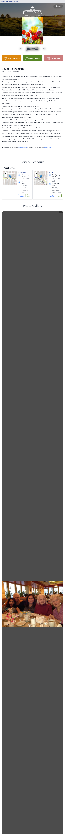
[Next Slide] (60, 604)
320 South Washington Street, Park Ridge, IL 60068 (56, 189)
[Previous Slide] (4, 604)
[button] (10, 176)
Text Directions (21, 196)
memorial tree (22, 148)
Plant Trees (28, 195)
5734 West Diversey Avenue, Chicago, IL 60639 (25, 189)
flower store (47, 148)
